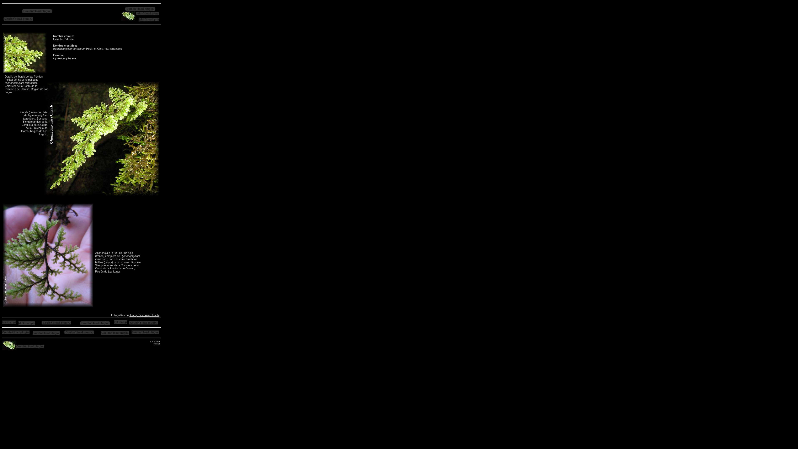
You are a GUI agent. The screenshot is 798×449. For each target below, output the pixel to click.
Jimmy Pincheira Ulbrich (144, 315)
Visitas (157, 344)
